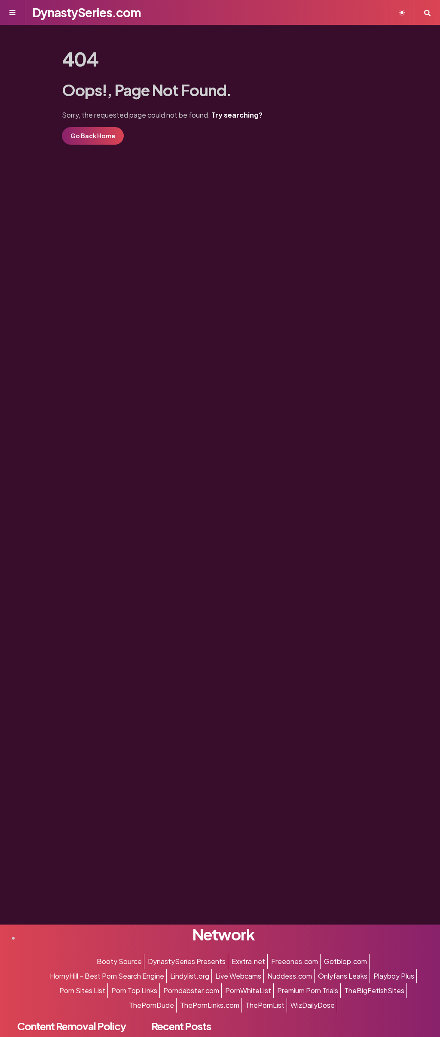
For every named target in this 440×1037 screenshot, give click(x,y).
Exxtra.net (248, 961)
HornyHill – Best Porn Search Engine (107, 975)
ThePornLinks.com (209, 1005)
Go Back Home (92, 135)
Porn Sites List (82, 990)
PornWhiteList (248, 990)
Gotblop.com (345, 961)
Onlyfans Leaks (342, 975)
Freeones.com (294, 961)
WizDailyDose (312, 1005)
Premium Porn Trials (307, 990)
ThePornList (264, 1005)
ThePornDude (151, 1005)
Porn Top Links (134, 990)
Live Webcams (238, 975)
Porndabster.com (191, 990)
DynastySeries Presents (187, 961)
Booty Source (119, 961)
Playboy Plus (393, 975)
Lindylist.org (189, 975)
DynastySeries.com (86, 12)
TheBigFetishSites (374, 990)
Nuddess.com (289, 975)
